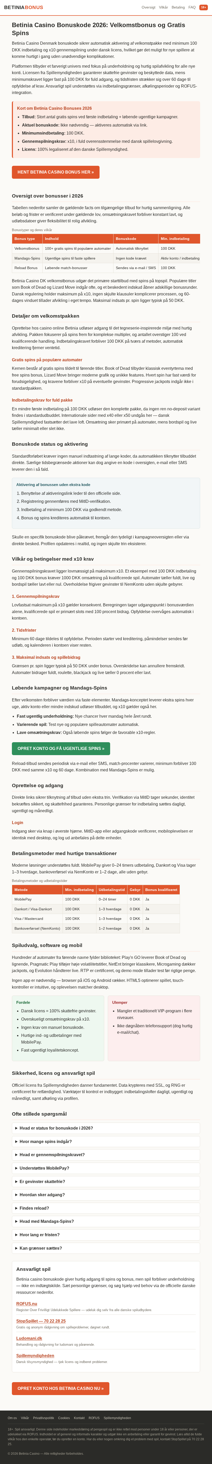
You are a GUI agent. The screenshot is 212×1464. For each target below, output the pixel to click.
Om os (12, 1418)
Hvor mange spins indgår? (46, 1141)
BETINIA (23, 7)
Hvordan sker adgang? (42, 1195)
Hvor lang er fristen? (40, 1235)
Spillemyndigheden (35, 1355)
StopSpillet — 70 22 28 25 (41, 1321)
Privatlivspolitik (43, 1418)
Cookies (64, 1418)
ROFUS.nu (26, 1304)
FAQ (192, 7)
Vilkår (163, 7)
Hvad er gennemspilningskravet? (52, 1155)
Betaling (178, 7)
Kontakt (79, 1418)
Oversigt (148, 7)
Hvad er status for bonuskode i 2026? (56, 1128)
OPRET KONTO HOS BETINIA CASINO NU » (61, 1388)
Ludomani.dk (29, 1338)
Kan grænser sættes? (41, 1248)
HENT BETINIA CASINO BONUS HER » (56, 172)
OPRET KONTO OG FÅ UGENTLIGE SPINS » (61, 748)
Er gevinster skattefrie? (42, 1181)
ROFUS (94, 1418)
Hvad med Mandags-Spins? (47, 1221)
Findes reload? (34, 1208)
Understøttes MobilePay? (44, 1168)
